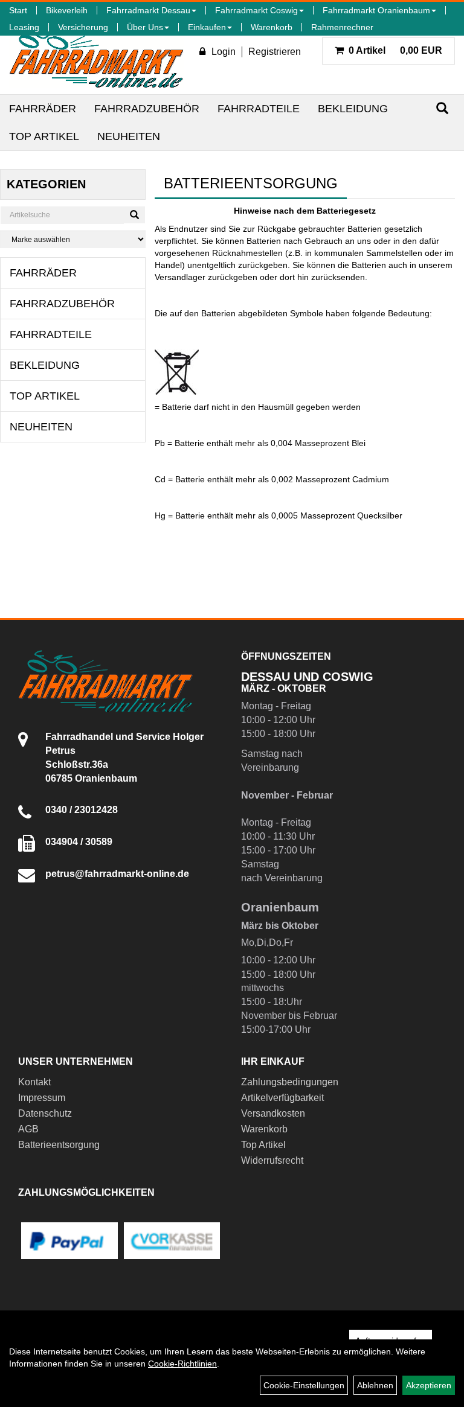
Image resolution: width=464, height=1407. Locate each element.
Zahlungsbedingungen (289, 1082)
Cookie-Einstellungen (303, 1385)
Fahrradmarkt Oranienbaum (376, 10)
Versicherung (83, 27)
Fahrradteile (259, 109)
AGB (28, 1129)
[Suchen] (442, 108)
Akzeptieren (428, 1385)
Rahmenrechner (342, 27)
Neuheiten (128, 136)
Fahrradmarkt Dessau (148, 10)
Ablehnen (375, 1385)
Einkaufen (207, 27)
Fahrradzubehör (146, 109)
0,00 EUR (395, 50)
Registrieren (274, 51)
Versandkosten (273, 1113)
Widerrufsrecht (272, 1160)
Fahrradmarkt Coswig (256, 10)
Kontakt (34, 1082)
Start (18, 10)
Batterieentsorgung (59, 1145)
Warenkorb (271, 27)
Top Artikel (44, 136)
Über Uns (145, 27)
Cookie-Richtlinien (182, 1363)
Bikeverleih (67, 10)
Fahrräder (42, 109)
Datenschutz (45, 1113)
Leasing (24, 27)
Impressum (41, 1098)
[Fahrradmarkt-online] (96, 56)
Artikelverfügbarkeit (282, 1098)
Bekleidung (353, 109)
